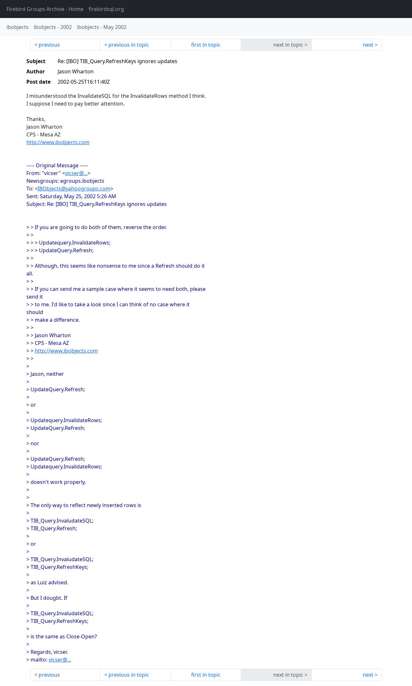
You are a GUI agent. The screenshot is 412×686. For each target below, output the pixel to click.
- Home (44, 9)
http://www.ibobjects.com (57, 142)
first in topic (205, 44)
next (368, 44)
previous (49, 44)
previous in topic (128, 44)
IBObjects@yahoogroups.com (74, 188)
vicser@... (76, 173)
